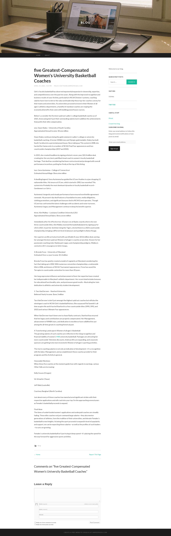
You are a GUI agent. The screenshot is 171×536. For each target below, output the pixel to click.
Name (43, 509)
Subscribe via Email (116, 127)
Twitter (112, 105)
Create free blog (114, 124)
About (47, 55)
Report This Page (95, 454)
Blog (85, 22)
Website (41, 514)
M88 (58, 337)
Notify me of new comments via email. (46, 522)
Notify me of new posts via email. (45, 524)
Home (38, 55)
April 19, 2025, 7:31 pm (43, 86)
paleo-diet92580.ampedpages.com (68, 86)
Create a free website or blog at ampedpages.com (85, 532)
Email (43, 504)
